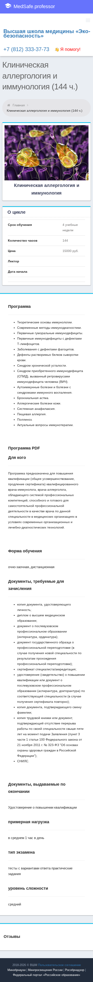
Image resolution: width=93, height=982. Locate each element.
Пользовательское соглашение (59, 965)
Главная (19, 105)
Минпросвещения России (45, 970)
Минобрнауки (16, 970)
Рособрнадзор (74, 970)
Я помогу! (70, 49)
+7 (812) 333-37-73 (26, 49)
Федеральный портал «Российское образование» (46, 975)
